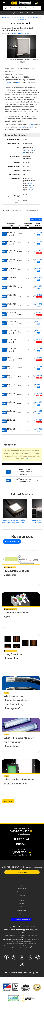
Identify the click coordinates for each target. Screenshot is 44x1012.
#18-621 (39, 313)
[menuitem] (4, 2)
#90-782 (38, 286)
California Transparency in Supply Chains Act (21, 943)
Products (6, 210)
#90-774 (38, 259)
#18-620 (38, 295)
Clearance (38, 252)
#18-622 (38, 339)
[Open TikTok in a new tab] (22, 965)
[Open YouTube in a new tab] (22, 958)
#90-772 (38, 241)
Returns (21, 903)
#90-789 (38, 411)
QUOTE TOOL (20, 852)
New (38, 235)
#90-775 (38, 268)
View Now (20, 571)
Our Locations (21, 892)
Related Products (32, 210)
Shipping (21, 900)
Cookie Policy (19, 935)
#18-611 (39, 250)
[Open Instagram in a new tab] (37, 958)
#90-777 (38, 232)
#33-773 (30, 189)
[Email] (27, 23)
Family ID (15, 23)
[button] (29, 23)
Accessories (17, 210)
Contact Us (30, 13)
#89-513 (30, 187)
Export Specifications (36, 219)
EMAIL (23, 844)
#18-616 (38, 393)
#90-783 (38, 384)
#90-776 (38, 277)
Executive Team (21, 888)
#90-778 (38, 304)
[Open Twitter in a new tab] (14, 958)
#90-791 (38, 366)
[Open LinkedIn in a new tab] (30, 958)
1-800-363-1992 (19, 831)
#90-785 (38, 402)
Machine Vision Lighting (34, 17)
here (26, 459)
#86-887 (8, 82)
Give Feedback (21, 910)
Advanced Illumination (20, 33)
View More (8, 801)
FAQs (21, 907)
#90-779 (38, 322)
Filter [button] (7, 541)
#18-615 (38, 375)
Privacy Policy (9, 935)
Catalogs (21, 914)
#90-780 (38, 330)
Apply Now (20, 919)
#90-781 (38, 348)
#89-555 (19, 82)
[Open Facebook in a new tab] (6, 958)
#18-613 (39, 357)
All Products (5, 17)
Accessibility (21, 937)
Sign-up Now (22, 872)
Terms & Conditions (31, 935)
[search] (22, 8)
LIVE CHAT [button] (23, 839)
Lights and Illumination (18, 17)
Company (21, 885)
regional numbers (24, 834)
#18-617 (39, 420)
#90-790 (38, 429)
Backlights (23, 19)
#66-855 (31, 124)
